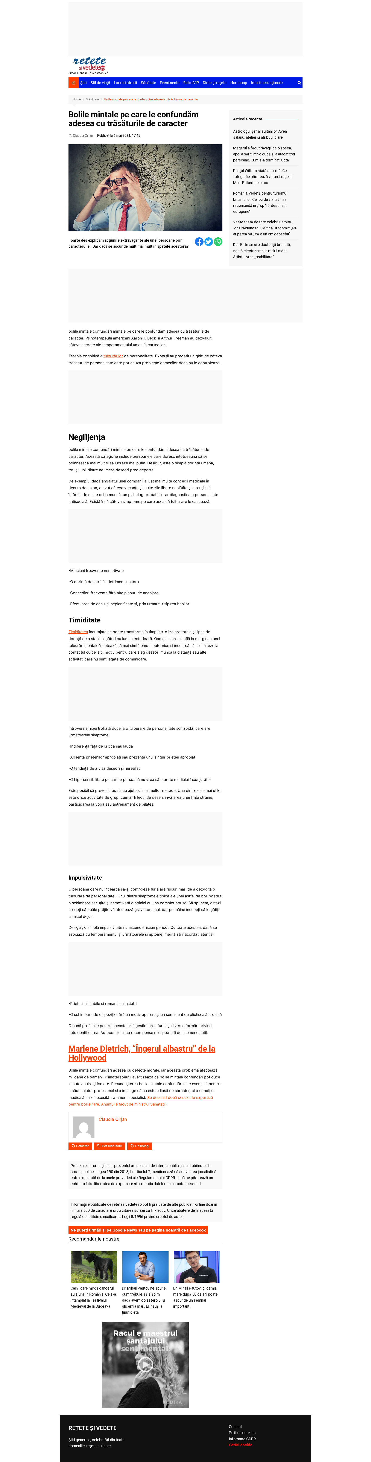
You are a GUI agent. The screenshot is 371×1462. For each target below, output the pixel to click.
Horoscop (238, 83)
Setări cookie (240, 1445)
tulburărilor (113, 356)
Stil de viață (100, 83)
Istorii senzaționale (267, 83)
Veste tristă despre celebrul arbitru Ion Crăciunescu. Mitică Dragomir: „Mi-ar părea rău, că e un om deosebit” (265, 228)
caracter (82, 1146)
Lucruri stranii (125, 83)
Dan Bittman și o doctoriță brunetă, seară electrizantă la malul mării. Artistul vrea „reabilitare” (262, 251)
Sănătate (148, 83)
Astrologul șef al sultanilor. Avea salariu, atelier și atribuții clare (260, 134)
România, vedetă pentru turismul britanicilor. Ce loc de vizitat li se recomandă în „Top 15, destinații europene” (260, 202)
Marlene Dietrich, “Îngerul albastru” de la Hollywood (141, 1053)
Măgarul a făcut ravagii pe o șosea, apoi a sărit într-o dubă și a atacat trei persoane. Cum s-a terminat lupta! (264, 154)
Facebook (196, 1230)
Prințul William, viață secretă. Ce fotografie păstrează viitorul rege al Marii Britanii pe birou (262, 177)
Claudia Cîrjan (83, 136)
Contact (235, 1427)
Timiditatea (78, 632)
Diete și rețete (215, 83)
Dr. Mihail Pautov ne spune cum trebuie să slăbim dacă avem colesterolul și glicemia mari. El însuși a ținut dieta (144, 1300)
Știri (83, 83)
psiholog (142, 1146)
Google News (125, 1230)
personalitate (112, 1146)
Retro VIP (191, 83)
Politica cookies (242, 1433)
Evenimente (169, 83)
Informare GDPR (242, 1439)
